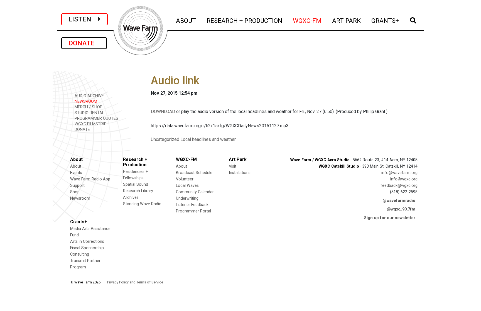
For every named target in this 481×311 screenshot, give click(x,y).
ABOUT (186, 20)
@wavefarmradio (399, 200)
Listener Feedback (192, 204)
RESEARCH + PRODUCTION (244, 20)
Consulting (79, 254)
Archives (131, 197)
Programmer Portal (193, 211)
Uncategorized (165, 139)
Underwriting (187, 198)
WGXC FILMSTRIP (90, 124)
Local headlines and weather (208, 139)
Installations (240, 172)
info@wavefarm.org (399, 172)
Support (77, 185)
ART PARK (346, 20)
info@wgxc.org (404, 179)
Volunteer (184, 179)
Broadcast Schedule (194, 172)
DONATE (84, 43)
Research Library (138, 190)
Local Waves (187, 185)
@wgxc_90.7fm (401, 209)
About (75, 166)
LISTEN (83, 19)
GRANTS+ (385, 20)
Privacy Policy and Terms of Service (135, 282)
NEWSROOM (85, 101)
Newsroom (80, 198)
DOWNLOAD (163, 111)
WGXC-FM (307, 20)
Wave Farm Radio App (90, 179)
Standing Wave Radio (142, 204)
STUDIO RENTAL (88, 113)
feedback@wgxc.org (399, 185)
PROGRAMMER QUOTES (95, 118)
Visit (232, 166)
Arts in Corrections (87, 241)
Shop (75, 192)
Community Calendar (195, 192)
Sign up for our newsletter (389, 218)
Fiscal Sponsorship (87, 248)
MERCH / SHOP (87, 107)
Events (76, 172)
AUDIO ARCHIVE (88, 96)
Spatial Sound (135, 184)
